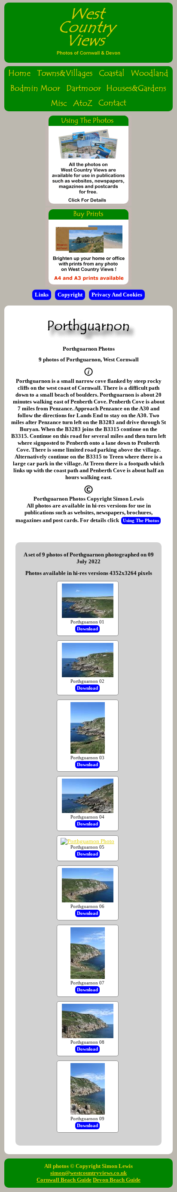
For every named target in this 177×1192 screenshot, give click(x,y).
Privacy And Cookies (117, 294)
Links (42, 294)
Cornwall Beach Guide (64, 1180)
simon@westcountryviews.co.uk (88, 1173)
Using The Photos (141, 520)
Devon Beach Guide (116, 1180)
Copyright (70, 294)
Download (87, 629)
